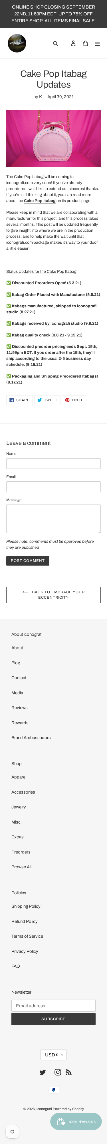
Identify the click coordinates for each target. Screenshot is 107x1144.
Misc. (16, 822)
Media (17, 693)
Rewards (20, 723)
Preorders (21, 852)
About (17, 647)
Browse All (21, 867)
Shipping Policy (26, 906)
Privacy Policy (24, 951)
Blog (15, 663)
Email (11, 477)
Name (11, 454)
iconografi (44, 1109)
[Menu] (97, 43)
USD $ (51, 1054)
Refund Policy (24, 921)
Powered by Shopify (68, 1109)
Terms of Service (27, 936)
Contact (18, 677)
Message (13, 500)
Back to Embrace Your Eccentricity (58, 595)
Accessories (23, 792)
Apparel (18, 777)
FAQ (15, 966)
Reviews (19, 707)
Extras (17, 837)
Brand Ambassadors (31, 737)
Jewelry (18, 807)
